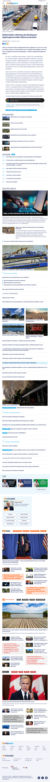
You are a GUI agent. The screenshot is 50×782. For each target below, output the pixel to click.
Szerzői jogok (27, 777)
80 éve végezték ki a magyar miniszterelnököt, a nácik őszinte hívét (20, 454)
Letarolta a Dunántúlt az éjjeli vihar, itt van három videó (16, 462)
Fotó (44, 746)
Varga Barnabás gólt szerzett (10, 437)
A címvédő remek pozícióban (11, 442)
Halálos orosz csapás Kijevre (10, 405)
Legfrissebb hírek (17, 758)
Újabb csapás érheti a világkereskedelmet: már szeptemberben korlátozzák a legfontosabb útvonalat (36, 660)
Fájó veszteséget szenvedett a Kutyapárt (14, 280)
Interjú (19, 748)
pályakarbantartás (20, 110)
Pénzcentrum (17, 531)
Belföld (13, 104)
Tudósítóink (20, 746)
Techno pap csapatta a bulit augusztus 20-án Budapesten (17, 358)
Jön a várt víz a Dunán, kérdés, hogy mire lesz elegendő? (18, 241)
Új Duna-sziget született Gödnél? (10, 335)
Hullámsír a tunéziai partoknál (12, 412)
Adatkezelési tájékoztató (7, 777)
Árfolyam (26, 531)
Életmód (20, 749)
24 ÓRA (13, 154)
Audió (36, 748)
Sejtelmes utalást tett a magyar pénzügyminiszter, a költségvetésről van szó (22, 345)
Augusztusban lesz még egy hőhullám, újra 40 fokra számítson (20, 285)
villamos (8, 110)
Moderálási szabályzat (19, 777)
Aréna (37, 760)
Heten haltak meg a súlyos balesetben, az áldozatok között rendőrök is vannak (22, 301)
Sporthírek (16, 760)
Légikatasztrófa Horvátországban (25, 407)
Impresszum (28, 776)
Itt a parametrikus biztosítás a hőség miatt (13, 377)
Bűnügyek (29, 748)
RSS (31, 777)
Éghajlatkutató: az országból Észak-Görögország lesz (34, 320)
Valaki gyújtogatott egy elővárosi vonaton (17, 458)
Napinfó (28, 749)
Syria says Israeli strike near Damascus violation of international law (36, 730)
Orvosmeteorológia (6, 760)
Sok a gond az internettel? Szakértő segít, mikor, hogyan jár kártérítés (20, 466)
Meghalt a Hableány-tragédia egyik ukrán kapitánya (17, 269)
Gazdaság (4, 749)
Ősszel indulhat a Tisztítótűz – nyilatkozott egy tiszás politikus (18, 340)
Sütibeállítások (5, 779)
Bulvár (28, 746)
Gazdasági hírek (28, 760)
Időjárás (44, 749)
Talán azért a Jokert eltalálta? (10, 446)
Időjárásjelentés (39, 758)
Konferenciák (35, 531)
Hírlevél (44, 748)
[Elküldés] (8, 43)
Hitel (18, 599)
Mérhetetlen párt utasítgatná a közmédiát (10, 320)
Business (14, 671)
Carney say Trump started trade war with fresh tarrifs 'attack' (18, 701)
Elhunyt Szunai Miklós (10, 293)
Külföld (3, 748)
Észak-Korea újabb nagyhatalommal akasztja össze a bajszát (18, 420)
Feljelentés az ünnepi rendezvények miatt (13, 354)
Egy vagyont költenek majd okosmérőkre (13, 289)
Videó (36, 749)
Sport (20, 671)
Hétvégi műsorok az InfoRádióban (17, 433)
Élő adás (10, 514)
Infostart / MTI (6, 41)
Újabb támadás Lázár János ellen (12, 282)
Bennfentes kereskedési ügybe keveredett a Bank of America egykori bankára (13, 577)
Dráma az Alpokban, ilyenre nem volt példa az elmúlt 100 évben (29, 450)
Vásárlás (25, 599)
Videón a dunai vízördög (10, 273)
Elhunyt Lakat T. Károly (8, 297)
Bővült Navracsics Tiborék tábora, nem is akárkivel (15, 277)
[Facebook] (42, 778)
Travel (27, 671)
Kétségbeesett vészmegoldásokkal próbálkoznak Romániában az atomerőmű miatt (24, 425)
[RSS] (39, 778)
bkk (13, 110)
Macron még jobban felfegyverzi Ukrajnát (13, 416)
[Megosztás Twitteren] (5, 43)
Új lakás (43, 531)
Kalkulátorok (40, 599)
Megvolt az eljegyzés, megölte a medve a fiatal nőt (24, 429)
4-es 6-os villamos (31, 110)
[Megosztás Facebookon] (3, 43)
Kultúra (11, 748)
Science (33, 671)
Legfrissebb (37, 746)
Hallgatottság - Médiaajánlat (18, 776)
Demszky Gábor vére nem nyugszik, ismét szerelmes (19, 363)
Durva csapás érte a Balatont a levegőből (13, 470)
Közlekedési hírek (28, 758)
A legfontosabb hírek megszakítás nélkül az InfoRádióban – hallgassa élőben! (34, 337)
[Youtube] (46, 778)
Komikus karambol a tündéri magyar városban (14, 373)
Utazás (32, 599)
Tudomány (12, 746)
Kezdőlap (8, 104)
